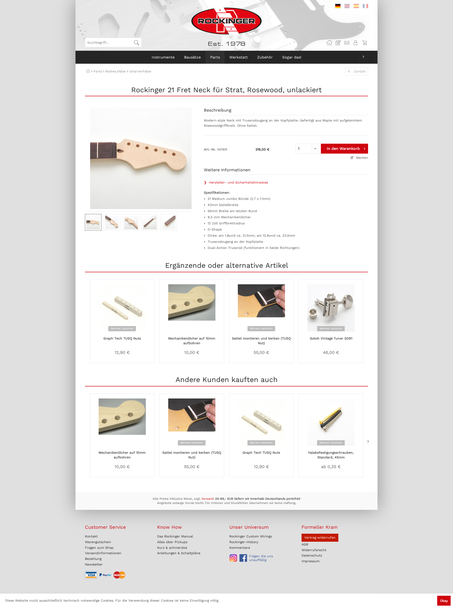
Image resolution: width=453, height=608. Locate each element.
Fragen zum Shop (99, 547)
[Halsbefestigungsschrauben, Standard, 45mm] (331, 421)
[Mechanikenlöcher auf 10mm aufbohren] (192, 307)
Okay (444, 601)
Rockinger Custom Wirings (250, 536)
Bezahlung (93, 559)
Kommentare (239, 547)
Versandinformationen (103, 553)
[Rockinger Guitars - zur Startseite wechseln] (226, 21)
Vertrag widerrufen (320, 537)
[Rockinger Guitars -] (329, 42)
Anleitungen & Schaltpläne (178, 553)
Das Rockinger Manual (175, 536)
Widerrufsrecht (314, 550)
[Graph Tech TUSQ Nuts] (122, 307)
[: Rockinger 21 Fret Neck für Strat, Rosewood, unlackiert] (93, 222)
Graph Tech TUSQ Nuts (122, 338)
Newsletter (94, 564)
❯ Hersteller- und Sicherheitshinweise (236, 182)
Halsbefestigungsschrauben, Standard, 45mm (331, 455)
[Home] (88, 71)
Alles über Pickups (172, 542)
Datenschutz (312, 555)
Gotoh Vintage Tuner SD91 (331, 338)
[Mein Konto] (355, 42)
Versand (207, 498)
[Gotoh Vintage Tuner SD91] (331, 307)
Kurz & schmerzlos (172, 547)
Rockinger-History (243, 542)
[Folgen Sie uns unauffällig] (233, 558)
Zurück (359, 71)
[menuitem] (113, 42)
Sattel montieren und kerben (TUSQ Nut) (261, 340)
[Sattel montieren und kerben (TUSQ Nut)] (261, 307)
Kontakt (91, 536)
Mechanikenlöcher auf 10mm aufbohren (191, 340)
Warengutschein (98, 542)
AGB (305, 544)
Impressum (310, 561)
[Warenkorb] (364, 42)
